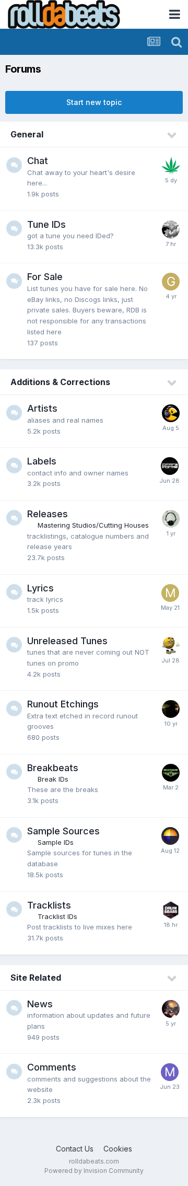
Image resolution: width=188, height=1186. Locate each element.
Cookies (117, 1148)
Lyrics (40, 588)
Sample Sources (63, 830)
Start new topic (94, 102)
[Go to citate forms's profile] (170, 466)
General (26, 134)
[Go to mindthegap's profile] (170, 1072)
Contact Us (74, 1148)
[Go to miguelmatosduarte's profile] (170, 593)
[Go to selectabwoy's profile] (171, 773)
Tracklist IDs (57, 916)
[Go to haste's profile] (170, 836)
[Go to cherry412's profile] (171, 646)
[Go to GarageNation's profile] (171, 281)
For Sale (45, 276)
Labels (41, 461)
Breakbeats (52, 767)
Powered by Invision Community (94, 1171)
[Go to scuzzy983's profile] (171, 910)
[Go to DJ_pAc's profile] (171, 413)
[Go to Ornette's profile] (171, 519)
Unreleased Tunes (67, 640)
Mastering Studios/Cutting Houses (93, 525)
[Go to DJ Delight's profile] (171, 229)
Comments (51, 1067)
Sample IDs (56, 842)
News (40, 1003)
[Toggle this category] (172, 135)
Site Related (35, 977)
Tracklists (49, 905)
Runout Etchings (63, 704)
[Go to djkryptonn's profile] (171, 709)
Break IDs (53, 779)
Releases (47, 513)
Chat (37, 160)
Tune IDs (46, 224)
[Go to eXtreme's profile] (171, 1009)
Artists (42, 408)
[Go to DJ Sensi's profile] (171, 166)
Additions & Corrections (60, 382)
